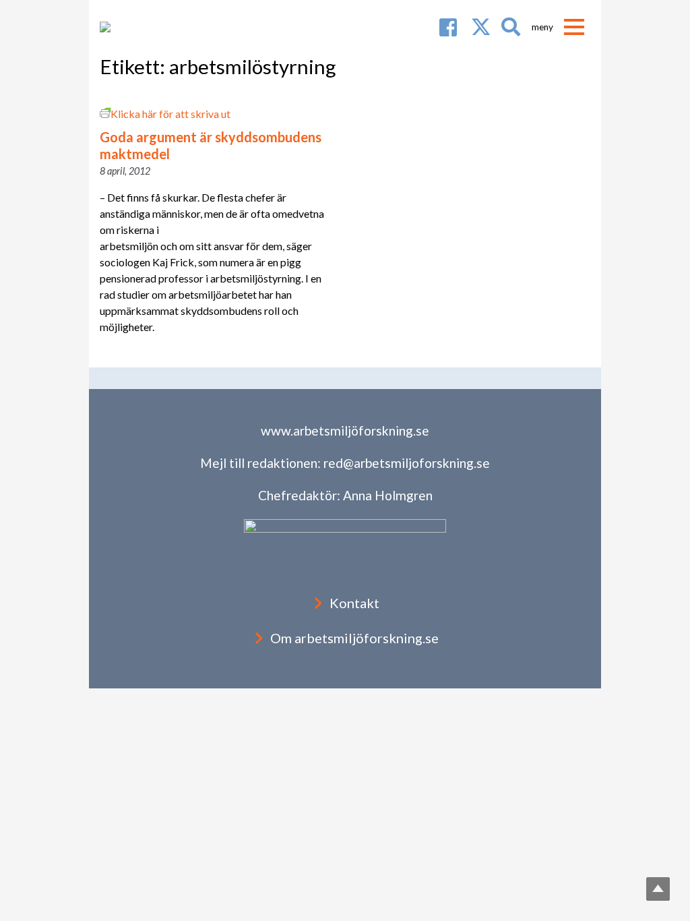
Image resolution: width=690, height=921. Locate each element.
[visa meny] (574, 27)
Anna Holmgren (388, 495)
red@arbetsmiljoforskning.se (406, 463)
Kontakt (354, 603)
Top (658, 889)
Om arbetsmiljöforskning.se (354, 638)
